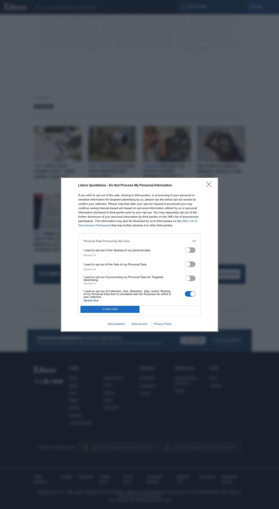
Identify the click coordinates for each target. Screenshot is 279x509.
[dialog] (139, 255)
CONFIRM (110, 309)
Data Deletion (116, 323)
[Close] (210, 185)
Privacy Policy (163, 323)
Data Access (139, 323)
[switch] (190, 250)
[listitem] (139, 241)
